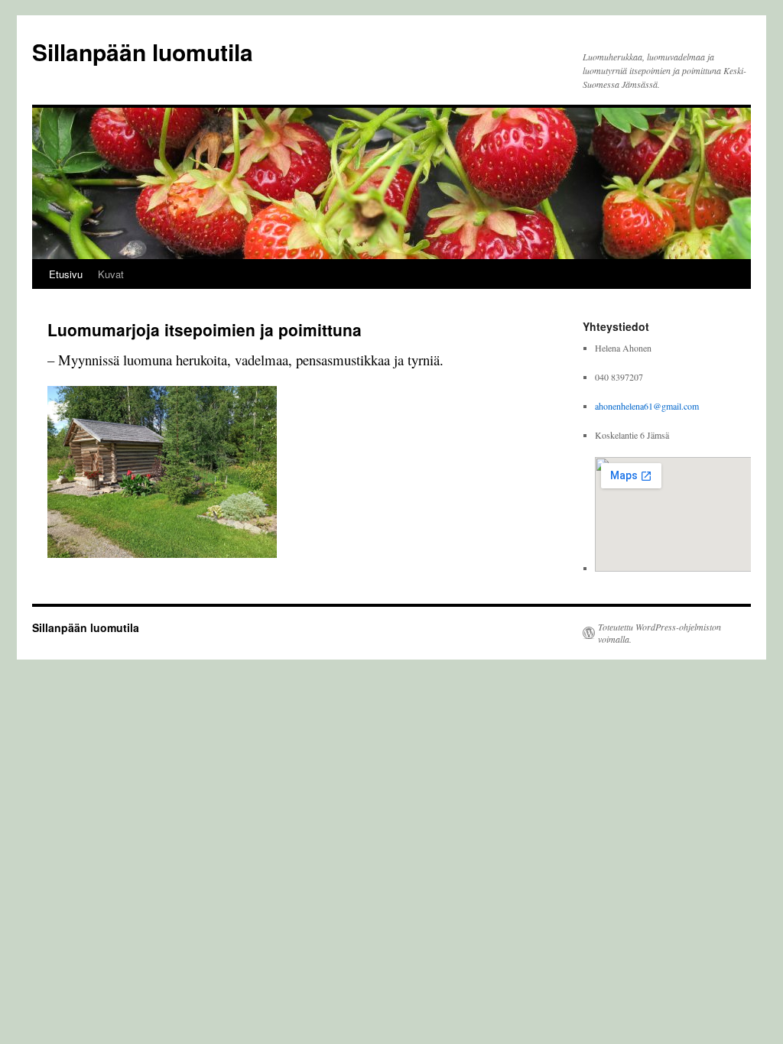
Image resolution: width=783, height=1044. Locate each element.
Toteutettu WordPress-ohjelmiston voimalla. (659, 633)
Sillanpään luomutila (142, 51)
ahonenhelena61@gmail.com (647, 406)
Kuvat (111, 274)
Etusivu (66, 274)
